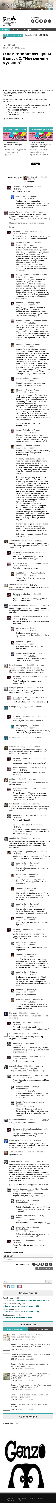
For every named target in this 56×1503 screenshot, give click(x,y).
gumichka (20, 628)
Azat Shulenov (15, 541)
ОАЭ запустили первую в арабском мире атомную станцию (29, 1365)
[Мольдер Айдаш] (12, 276)
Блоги (15, 29)
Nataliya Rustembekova (18, 605)
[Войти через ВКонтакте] (37, 21)
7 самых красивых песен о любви (17, 1317)
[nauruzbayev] (6, 748)
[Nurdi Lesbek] (12, 197)
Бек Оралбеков (9, 1315)
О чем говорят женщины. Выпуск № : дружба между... (40, 145)
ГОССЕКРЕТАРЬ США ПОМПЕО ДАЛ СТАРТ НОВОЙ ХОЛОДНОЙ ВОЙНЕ (30, 1346)
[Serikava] (9, 188)
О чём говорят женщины (14, 35)
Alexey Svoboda (15, 1066)
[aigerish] (6, 585)
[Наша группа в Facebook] (8, 1286)
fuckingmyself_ (15, 707)
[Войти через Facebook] (32, 21)
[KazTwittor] (6, 1034)
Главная (10, 1498)
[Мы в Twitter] (12, 1286)
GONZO (14, 1339)
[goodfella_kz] (9, 816)
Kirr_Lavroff (32, 177)
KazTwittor (13, 1034)
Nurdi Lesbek (21, 196)
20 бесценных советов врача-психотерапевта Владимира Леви (27, 1336)
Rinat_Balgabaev (16, 665)
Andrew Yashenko (16, 212)
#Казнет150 (41, 29)
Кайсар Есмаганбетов (11, 1304)
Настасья (13, 1013)
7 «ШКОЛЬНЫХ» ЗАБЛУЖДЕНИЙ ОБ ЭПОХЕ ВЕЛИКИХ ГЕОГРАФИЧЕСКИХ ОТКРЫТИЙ (30, 1376)
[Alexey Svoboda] (6, 1067)
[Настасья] (6, 1014)
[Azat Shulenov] (6, 541)
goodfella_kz (18, 815)
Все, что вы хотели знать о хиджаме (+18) (21, 1306)
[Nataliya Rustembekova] (6, 606)
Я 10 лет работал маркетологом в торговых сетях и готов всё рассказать (27, 1300)
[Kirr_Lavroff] (25, 178)
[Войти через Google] (45, 21)
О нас (40, 1498)
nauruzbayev (14, 747)
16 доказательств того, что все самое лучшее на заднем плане (30, 1355)
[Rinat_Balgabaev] (6, 666)
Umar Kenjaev (8, 1309)
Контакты (10, 1500)
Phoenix (19, 344)
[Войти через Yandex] (49, 21)
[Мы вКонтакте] (16, 1286)
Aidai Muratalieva (23, 999)
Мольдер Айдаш (22, 275)
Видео (5, 29)
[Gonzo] (10, 19)
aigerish (12, 584)
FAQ (19, 1500)
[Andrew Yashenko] (6, 213)
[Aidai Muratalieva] (12, 1000)
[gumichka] (12, 629)
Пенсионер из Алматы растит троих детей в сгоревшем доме (29, 1396)
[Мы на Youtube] (20, 1286)
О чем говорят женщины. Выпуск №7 (13, 145)
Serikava (16, 187)
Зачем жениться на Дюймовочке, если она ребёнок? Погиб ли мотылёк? (31, 1386)
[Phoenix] (12, 345)
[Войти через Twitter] (41, 21)
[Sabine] (6, 780)
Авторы (27, 29)
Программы (21, 1498)
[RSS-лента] (4, 1286)
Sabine (12, 779)
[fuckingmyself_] (6, 708)
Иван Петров (8, 1298)
